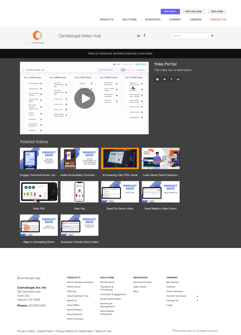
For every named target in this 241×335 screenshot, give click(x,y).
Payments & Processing (106, 288)
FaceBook (25, 311)
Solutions (129, 19)
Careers (196, 19)
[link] (164, 79)
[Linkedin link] (139, 36)
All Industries (107, 282)
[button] (157, 79)
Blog (135, 291)
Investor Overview (176, 296)
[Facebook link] (144, 36)
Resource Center (142, 282)
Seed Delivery (74, 309)
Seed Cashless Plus (78, 296)
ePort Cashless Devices (80, 282)
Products (107, 19)
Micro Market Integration (107, 312)
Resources (152, 19)
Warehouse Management (107, 305)
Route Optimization (110, 299)
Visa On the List (209, 308)
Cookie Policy (45, 331)
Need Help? (170, 11)
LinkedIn (19, 311)
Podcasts (47, 311)
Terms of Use (103, 331)
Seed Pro (72, 300)
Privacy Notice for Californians (74, 331)
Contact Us (218, 19)
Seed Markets (74, 314)
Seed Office (73, 305)
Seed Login (217, 11)
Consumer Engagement (113, 294)
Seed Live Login (193, 11)
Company (175, 19)
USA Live (72, 291)
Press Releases (174, 291)
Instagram (42, 311)
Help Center (139, 286)
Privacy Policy (26, 331)
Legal (169, 305)
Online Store (73, 286)
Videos (30, 311)
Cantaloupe (39, 15)
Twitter (36, 311)
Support (209, 287)
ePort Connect (75, 319)
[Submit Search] (212, 36)
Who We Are (172, 282)
